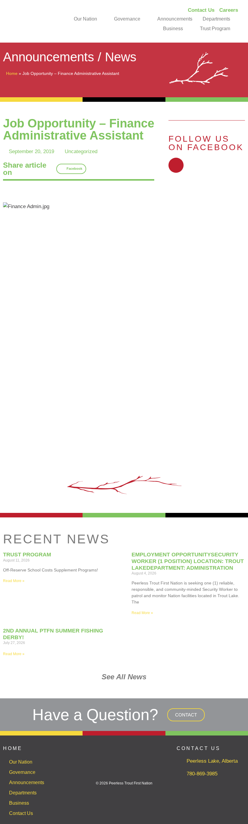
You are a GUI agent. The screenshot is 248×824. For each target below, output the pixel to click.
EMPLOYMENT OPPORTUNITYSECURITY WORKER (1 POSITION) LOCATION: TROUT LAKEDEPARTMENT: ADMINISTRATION (188, 561)
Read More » (13, 581)
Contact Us (21, 813)
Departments (216, 18)
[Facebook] (176, 165)
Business (173, 28)
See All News (124, 677)
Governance (127, 18)
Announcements (174, 18)
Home (12, 73)
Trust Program (215, 28)
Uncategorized (81, 151)
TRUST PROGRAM (27, 555)
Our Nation (85, 18)
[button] (71, 169)
